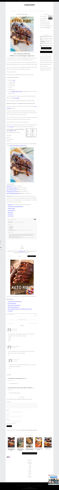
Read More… (48, 27)
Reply (9, 341)
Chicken (30, 466)
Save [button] (34, 219)
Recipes (32, 313)
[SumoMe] (1, 249)
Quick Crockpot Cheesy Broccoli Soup (14, 193)
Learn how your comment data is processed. (29, 430)
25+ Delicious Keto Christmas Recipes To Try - (17, 378)
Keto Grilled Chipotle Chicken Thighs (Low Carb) (11, 449)
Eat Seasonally (20, 313)
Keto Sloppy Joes (47, 448)
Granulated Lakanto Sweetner (16, 91)
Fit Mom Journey (29, 5)
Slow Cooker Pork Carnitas (11, 189)
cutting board (11, 126)
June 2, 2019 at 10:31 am (14, 361)
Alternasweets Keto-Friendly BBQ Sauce (15, 206)
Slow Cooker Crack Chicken (12, 187)
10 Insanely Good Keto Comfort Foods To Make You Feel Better (20, 387)
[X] (1, 246)
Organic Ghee (10, 212)
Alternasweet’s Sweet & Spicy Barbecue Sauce (18, 145)
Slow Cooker (34, 313)
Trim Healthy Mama (11, 314)
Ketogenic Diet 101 (30, 476)
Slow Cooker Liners (11, 210)
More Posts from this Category (29, 453)
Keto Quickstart (11, 215)
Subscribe (32, 256)
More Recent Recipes (46, 48)
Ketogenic (29, 313)
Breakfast (30, 470)
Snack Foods (29, 473)
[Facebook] (1, 244)
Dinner (15, 313)
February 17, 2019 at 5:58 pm (14, 330)
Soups (33, 485)
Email (8, 414)
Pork (30, 467)
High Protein (30, 463)
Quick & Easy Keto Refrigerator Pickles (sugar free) (20, 449)
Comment (9, 401)
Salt (14, 80)
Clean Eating (12, 313)
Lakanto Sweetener (11, 208)
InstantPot (24, 313)
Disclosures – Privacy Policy (38, 485)
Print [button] (35, 219)
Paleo (30, 465)
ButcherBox (10, 204)
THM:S (7, 314)
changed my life (22, 251)
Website (8, 419)
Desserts (25, 485)
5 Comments (35, 315)
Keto (11, 130)
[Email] (1, 247)
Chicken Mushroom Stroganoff (12, 191)
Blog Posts (8, 313)
